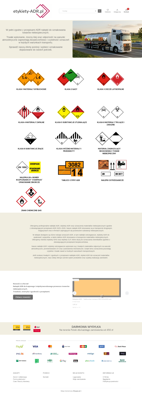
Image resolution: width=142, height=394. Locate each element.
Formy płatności (19, 379)
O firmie (106, 377)
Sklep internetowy (70, 391)
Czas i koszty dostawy (21, 381)
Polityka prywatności (110, 381)
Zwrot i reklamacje (20, 377)
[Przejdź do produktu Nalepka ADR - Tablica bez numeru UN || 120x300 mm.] (97, 287)
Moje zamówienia (79, 379)
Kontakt (46, 377)
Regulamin (106, 379)
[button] (99, 11)
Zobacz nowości (22, 297)
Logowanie (77, 377)
